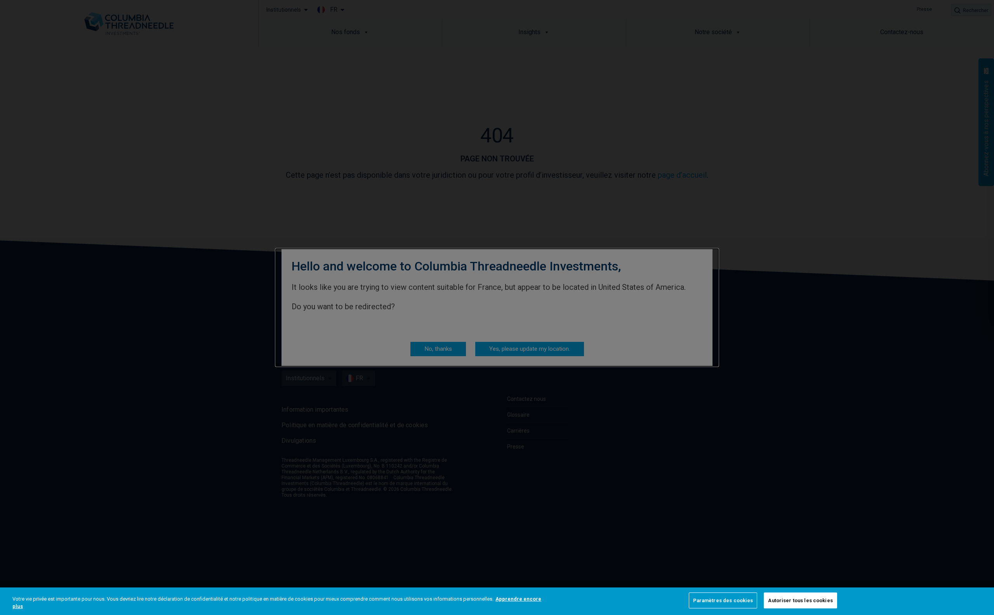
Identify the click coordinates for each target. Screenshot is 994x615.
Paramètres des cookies (723, 600)
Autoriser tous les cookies (800, 600)
